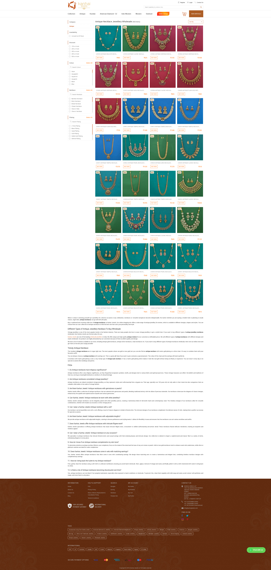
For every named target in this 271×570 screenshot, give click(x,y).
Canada (89, 549)
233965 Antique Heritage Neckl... (107, 90)
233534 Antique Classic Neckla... (134, 54)
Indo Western (126, 14)
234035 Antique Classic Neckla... (161, 235)
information (73, 483)
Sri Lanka (143, 549)
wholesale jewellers (96, 337)
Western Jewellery (86, 537)
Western (139, 14)
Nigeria (136, 549)
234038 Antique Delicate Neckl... (134, 272)
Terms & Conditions (93, 498)
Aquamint (74, 76)
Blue (73, 84)
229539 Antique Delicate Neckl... (106, 54)
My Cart (130, 493)
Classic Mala (75, 109)
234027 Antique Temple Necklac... (107, 199)
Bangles (113, 486)
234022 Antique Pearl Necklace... (134, 163)
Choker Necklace (77, 106)
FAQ (89, 486)
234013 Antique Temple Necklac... (161, 126)
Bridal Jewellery (171, 529)
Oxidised (149, 14)
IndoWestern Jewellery (116, 533)
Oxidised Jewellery (187, 533)
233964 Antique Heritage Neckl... (188, 54)
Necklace (113, 493)
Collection (71, 14)
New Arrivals (196, 14)
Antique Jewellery (138, 529)
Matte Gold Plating (77, 136)
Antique (82, 14)
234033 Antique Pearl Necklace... (107, 235)
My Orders (131, 486)
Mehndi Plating (76, 138)
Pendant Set (114, 496)
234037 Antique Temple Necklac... (107, 272)
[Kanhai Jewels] (80, 5)
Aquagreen (75, 74)
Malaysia (109, 549)
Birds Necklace (76, 101)
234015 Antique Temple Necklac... (107, 163)
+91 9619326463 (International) (193, 505)
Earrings (71, 533)
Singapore (118, 549)
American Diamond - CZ (108, 14)
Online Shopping (175, 533)
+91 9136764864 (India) (191, 501)
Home (69, 486)
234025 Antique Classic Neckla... (188, 163)
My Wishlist (131, 489)
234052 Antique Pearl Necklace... (107, 308)
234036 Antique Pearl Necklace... (189, 235)
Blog (69, 496)
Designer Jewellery (193, 529)
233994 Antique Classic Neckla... (161, 90)
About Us (70, 489)
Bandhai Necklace (77, 99)
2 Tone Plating (76, 126)
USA (70, 549)
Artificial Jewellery (151, 529)
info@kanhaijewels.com (191, 508)
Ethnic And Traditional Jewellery (85, 533)
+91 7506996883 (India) (191, 503)
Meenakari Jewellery (153, 533)
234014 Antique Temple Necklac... (189, 126)
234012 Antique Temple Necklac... (134, 126)
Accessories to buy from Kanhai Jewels (79, 529)
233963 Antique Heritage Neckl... (161, 54)
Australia (81, 549)
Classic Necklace (77, 111)
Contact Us (71, 493)
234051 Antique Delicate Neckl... (188, 272)
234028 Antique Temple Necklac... (134, 199)
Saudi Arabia (127, 549)
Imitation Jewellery (102, 533)
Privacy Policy (92, 489)
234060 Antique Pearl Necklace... (161, 308)
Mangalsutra (141, 533)
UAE (96, 549)
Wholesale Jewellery (100, 537)
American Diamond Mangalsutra (122, 529)
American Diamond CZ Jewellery (101, 529)
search (114, 483)
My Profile (131, 496)
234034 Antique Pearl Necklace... (134, 235)
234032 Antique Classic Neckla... (188, 199)
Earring (113, 489)
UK (75, 549)
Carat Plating (75, 131)
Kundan (92, 14)
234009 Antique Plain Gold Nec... (188, 90)
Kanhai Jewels (72, 337)
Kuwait (102, 549)
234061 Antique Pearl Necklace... (189, 308)
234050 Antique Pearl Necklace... (161, 272)
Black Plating (75, 128)
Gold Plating (75, 133)
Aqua (73, 71)
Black (73, 81)
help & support (94, 483)
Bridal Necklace (76, 104)
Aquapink (74, 79)
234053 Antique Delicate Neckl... (134, 308)
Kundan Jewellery (130, 533)
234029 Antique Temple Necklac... (161, 199)
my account (133, 483)
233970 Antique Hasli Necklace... (134, 90)
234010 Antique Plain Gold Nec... (106, 126)
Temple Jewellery (73, 537)
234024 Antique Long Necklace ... (161, 163)
